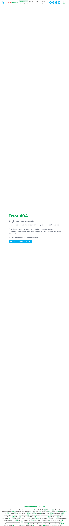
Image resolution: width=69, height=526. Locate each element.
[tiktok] (53, 2)
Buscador (31, 1)
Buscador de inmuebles (19, 241)
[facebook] (50, 2)
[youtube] (59, 2)
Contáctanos (43, 3)
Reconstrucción (30, 3)
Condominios (23, 3)
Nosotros (37, 3)
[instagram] (56, 2)
